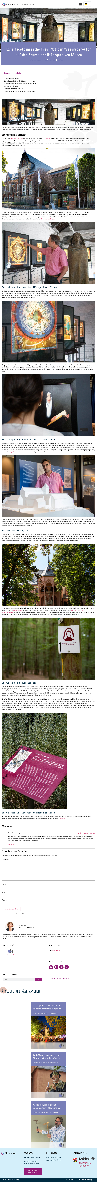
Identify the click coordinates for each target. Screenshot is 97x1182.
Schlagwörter (54, 945)
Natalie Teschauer (27, 927)
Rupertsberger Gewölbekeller (19, 452)
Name (4, 884)
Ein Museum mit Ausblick (12, 78)
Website (4, 900)
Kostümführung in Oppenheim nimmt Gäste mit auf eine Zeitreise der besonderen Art (46, 1058)
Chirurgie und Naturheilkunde (13, 89)
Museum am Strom (16, 139)
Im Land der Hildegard (11, 86)
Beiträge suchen (10, 974)
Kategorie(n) (8, 945)
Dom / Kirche (56, 950)
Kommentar (6, 859)
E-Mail (4, 892)
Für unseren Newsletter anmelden (14, 914)
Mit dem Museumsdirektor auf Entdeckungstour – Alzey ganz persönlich (45, 1107)
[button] (80, 4)
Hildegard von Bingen (48, 219)
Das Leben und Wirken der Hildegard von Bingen (19, 81)
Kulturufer (47, 139)
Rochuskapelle (18, 610)
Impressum (69, 1180)
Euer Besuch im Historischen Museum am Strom (19, 91)
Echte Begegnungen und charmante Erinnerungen (20, 83)
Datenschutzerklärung (85, 1180)
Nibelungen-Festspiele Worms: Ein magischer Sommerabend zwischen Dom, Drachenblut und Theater (48, 1008)
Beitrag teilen (55, 961)
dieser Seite (62, 819)
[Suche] (38, 979)
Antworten (11, 844)
